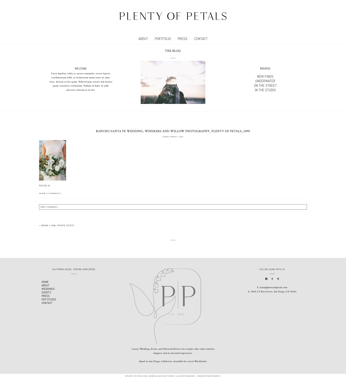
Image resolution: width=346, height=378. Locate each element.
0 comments (50, 193)
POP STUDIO (49, 299)
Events (46, 292)
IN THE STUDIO (265, 90)
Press (182, 38)
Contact (201, 38)
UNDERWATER (265, 81)
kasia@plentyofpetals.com (273, 287)
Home (45, 282)
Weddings (48, 289)
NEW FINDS (265, 76)
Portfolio (163, 38)
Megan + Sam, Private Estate (57, 225)
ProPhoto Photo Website (209, 376)
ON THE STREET (265, 85)
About (143, 38)
